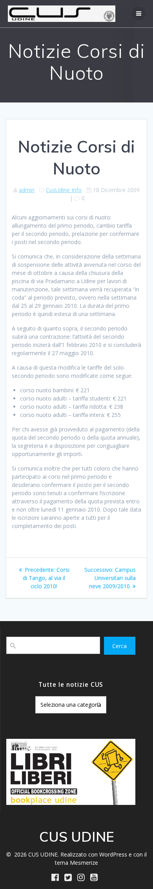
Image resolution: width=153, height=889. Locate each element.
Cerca (119, 646)
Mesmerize (84, 862)
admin (27, 190)
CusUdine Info (64, 190)
